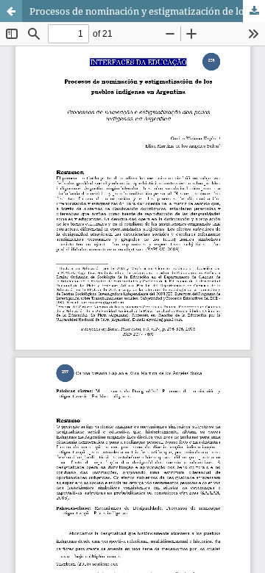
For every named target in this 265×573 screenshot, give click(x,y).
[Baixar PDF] (254, 11)
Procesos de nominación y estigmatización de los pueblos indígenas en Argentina (147, 11)
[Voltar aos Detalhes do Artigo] (11, 11)
